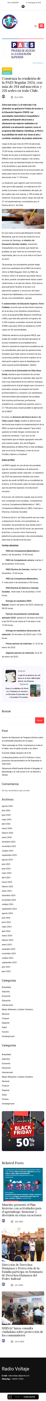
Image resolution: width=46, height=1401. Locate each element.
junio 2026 (6, 815)
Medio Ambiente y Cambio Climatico (17, 1009)
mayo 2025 (6, 873)
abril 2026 (6, 824)
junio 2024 (6, 922)
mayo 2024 (6, 927)
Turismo (5, 1032)
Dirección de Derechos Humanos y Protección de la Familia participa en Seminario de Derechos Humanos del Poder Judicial (22, 1272)
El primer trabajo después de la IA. (16, 753)
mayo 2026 (6, 819)
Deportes (6, 991)
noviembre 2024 (9, 900)
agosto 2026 (7, 806)
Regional (5, 1023)
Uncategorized (8, 1036)
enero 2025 (7, 891)
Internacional (7, 1005)
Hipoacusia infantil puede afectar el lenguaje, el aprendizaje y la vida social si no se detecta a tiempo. (22, 771)
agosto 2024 (7, 913)
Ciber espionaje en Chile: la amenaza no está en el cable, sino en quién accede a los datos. (22, 747)
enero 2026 (7, 837)
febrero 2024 (7, 940)
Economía (6, 996)
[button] (41, 25)
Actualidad (6, 987)
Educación (7, 69)
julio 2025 (6, 864)
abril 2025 (6, 877)
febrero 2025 (7, 886)
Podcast (5, 1018)
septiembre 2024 (9, 909)
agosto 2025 (7, 860)
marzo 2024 (7, 935)
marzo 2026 (7, 828)
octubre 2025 (7, 851)
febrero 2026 (7, 833)
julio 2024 (6, 918)
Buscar (6, 711)
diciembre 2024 (8, 895)
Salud (4, 1027)
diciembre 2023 (8, 949)
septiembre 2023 (9, 962)
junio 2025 (6, 869)
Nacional (6, 73)
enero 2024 (7, 944)
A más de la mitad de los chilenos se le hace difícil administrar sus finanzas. (29, 678)
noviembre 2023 (9, 953)
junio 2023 (6, 971)
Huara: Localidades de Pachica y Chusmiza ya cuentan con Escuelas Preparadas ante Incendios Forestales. (17, 692)
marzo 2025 (7, 882)
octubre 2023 (7, 958)
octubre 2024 (7, 904)
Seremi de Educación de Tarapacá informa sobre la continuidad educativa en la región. (22, 739)
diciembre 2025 (8, 842)
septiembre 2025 (9, 855)
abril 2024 (6, 931)
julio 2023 (6, 967)
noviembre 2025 (9, 846)
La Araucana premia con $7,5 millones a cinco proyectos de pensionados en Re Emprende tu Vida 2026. (22, 760)
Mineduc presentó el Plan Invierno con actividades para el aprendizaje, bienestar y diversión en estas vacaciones (21, 1210)
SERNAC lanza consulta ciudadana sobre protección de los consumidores (22, 1332)
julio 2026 (6, 810)
